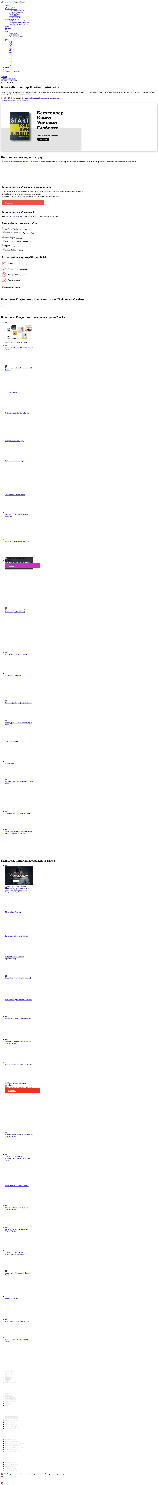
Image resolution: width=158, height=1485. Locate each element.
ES (10, 52)
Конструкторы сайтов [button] (12, 19)
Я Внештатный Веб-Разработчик (17, 413)
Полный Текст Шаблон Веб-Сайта (17, 541)
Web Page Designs (11, 1464)
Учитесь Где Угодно (18, 703)
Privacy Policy (10, 1373)
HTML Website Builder (13, 1441)
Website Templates (11, 1417)
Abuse (7, 1381)
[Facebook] (2, 1475)
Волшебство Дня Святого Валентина (18, 1000)
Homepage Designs (11, 1468)
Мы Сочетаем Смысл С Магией (16, 1186)
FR (10, 48)
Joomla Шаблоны (14, 16)
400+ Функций (10, 7)
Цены (7, 26)
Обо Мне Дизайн (11, 742)
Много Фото (16, 342)
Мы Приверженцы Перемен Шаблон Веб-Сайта (18, 832)
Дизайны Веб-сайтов (16, 12)
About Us (8, 1377)
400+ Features (10, 1398)
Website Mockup (11, 1470)
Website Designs (10, 1462)
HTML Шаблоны (14, 17)
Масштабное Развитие (13, 912)
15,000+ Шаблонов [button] (11, 9)
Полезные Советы (18, 1018)
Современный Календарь (14, 441)
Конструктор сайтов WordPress (19, 23)
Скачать (7, 5)
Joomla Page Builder (12, 1445)
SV (10, 63)
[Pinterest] (2, 1484)
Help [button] (6, 31)
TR (10, 57)
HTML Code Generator (13, 1451)
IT (10, 50)
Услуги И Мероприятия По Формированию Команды (17, 1158)
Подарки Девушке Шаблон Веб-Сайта (19, 1064)
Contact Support (10, 1383)
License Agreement (11, 1375)
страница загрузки (77, 191)
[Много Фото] (19, 340)
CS (10, 61)
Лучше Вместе (16, 654)
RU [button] (6, 40)
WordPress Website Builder (14, 1443)
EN (10, 42)
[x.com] (2, 1481)
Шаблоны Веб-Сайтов (16, 10)
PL (10, 54)
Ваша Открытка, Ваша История (16, 1230)
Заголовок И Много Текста (15, 495)
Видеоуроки (13, 33)
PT (10, 56)
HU (10, 65)
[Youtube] (2, 1478)
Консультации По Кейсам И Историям (15, 611)
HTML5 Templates (11, 1426)
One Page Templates (12, 1428)
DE (10, 44)
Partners (8, 1379)
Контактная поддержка (16, 36)
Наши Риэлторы (17, 1321)
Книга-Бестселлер (18, 978)
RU (10, 59)
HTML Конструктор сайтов (18, 21)
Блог (6, 29)
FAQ (7, 1394)
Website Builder (10, 1439)
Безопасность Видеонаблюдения (17, 936)
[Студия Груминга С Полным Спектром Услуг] (19, 884)
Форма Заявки (10, 763)
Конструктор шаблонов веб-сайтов (25, 162)
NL (10, 46)
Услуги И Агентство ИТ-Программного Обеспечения (15, 1253)
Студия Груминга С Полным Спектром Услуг (17, 887)
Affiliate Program (11, 1400)
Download (8, 1396)
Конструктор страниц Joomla (18, 24)
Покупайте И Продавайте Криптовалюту (14, 958)
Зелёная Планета (17, 813)
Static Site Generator (12, 1449)
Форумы (8, 28)
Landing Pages (10, 1466)
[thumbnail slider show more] (2, 306)
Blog (6, 1405)
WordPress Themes (11, 1419)
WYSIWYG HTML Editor (14, 1447)
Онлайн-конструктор (15, 216)
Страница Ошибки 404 (13, 675)
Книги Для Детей (11, 1298)
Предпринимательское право (49, 98)
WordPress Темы (14, 14)
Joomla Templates (11, 1424)
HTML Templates (11, 1420)
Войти (7, 67)
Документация (14, 35)
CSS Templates (10, 1422)
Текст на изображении (30, 98)
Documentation (10, 1402)
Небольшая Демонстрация (14, 461)
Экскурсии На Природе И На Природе (16, 891)
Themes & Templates (12, 1411)
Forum (7, 1403)
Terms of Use (9, 1371)
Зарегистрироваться (12, 71)
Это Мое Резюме (11, 392)
